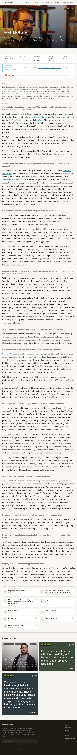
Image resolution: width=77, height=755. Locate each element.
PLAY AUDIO (10, 75)
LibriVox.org (18, 89)
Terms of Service (21, 749)
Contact (67, 740)
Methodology (68, 727)
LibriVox (39, 120)
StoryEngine (7, 2)
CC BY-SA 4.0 (66, 58)
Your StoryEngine (69, 2)
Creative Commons (10, 354)
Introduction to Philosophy (14, 179)
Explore (35, 2)
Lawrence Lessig (30, 354)
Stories (57, 2)
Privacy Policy (5, 749)
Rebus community (63, 117)
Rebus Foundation (26, 94)
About (28, 2)
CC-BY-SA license (29, 732)
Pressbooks (14, 91)
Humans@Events (46, 2)
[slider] (41, 75)
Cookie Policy (13, 749)
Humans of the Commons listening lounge (49, 68)
